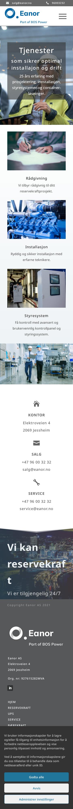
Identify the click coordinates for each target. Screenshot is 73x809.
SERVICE (14, 719)
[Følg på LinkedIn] (10, 688)
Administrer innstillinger (36, 799)
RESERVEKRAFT (19, 708)
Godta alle (36, 777)
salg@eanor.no (22, 3)
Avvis (36, 788)
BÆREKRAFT (17, 725)
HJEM (12, 702)
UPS (11, 714)
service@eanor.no (36, 508)
